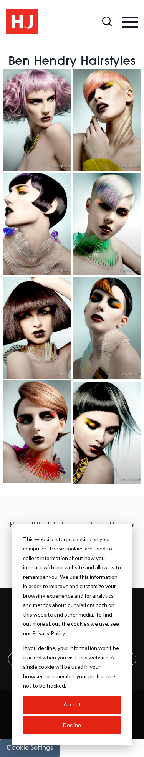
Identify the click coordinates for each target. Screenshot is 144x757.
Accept (72, 704)
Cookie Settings (30, 748)
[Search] (107, 21)
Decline (72, 725)
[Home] (22, 21)
